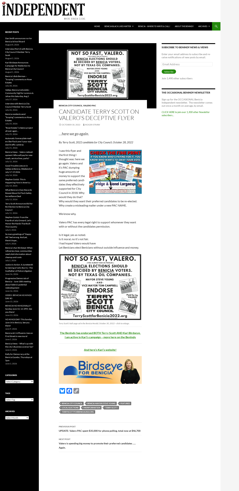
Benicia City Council (70, 105)
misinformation (91, 407)
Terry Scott (111, 407)
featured (125, 403)
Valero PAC (89, 105)
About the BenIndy (184, 26)
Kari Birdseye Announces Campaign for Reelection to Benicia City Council (17, 65)
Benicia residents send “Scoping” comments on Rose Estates (18, 117)
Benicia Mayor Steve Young (101, 403)
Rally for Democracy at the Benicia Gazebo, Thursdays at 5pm (18, 357)
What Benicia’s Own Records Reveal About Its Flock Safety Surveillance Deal (18, 193)
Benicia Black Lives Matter (117, 26)
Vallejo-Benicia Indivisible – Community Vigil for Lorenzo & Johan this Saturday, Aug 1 (19, 93)
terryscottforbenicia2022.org (78, 412)
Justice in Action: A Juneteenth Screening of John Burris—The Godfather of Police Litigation (19, 267)
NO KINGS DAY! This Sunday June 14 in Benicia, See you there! (18, 322)
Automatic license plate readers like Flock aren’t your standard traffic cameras (18, 141)
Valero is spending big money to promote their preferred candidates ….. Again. (97, 443)
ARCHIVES (202, 26)
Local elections (70, 407)
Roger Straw (92, 124)
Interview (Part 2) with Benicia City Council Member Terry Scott (19, 52)
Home (97, 26)
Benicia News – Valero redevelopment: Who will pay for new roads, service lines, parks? (19, 155)
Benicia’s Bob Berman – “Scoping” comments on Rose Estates (18, 79)
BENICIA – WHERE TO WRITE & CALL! (154, 26)
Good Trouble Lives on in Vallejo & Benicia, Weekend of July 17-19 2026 (18, 168)
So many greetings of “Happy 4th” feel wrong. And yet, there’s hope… (18, 237)
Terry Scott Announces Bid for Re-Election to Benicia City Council (19, 206)
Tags (7, 393)
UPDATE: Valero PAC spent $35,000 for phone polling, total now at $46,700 (99, 428)
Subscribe (168, 71)
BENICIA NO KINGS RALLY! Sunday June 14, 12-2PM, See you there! (18, 308)
